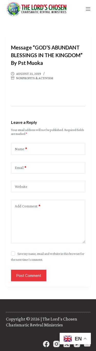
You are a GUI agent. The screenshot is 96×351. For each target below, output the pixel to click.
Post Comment (28, 275)
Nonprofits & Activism (34, 78)
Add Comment (27, 206)
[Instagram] (56, 344)
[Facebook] (46, 344)
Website (21, 187)
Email (20, 168)
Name (21, 149)
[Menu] (88, 9)
